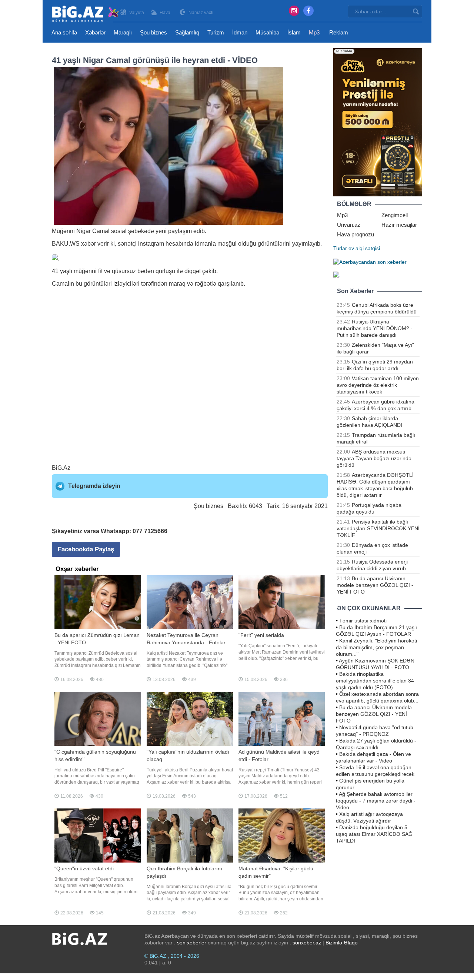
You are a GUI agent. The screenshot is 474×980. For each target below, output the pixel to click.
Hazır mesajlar (399, 225)
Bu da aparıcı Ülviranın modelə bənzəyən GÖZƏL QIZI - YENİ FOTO (375, 585)
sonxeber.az (307, 943)
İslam (294, 32)
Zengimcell (394, 215)
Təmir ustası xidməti (363, 621)
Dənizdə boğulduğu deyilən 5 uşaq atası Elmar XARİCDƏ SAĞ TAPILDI (374, 834)
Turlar (340, 248)
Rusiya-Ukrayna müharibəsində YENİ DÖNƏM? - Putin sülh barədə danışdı (375, 328)
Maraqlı (123, 32)
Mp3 (314, 32)
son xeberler (191, 943)
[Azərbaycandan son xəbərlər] (370, 262)
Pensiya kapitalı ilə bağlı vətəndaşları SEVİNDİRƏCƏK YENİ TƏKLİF (378, 528)
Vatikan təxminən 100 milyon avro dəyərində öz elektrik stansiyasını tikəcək (378, 385)
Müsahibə (267, 32)
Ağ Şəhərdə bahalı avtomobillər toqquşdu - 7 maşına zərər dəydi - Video (375, 800)
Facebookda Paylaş (86, 549)
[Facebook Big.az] (308, 11)
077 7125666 (150, 531)
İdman (239, 32)
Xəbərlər (95, 32)
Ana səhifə (64, 32)
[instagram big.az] (294, 11)
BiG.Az (61, 468)
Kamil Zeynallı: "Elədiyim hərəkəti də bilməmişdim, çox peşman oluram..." (376, 647)
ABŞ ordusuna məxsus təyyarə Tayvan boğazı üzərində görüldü (374, 458)
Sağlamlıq (187, 32)
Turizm (215, 32)
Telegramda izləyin (94, 486)
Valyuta (136, 12)
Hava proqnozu (355, 234)
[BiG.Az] (86, 14)
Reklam (338, 32)
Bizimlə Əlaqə (342, 943)
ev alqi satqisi (364, 248)
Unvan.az (348, 225)
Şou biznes (153, 32)
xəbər (88, 243)
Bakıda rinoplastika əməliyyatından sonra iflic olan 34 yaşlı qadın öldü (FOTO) (375, 680)
